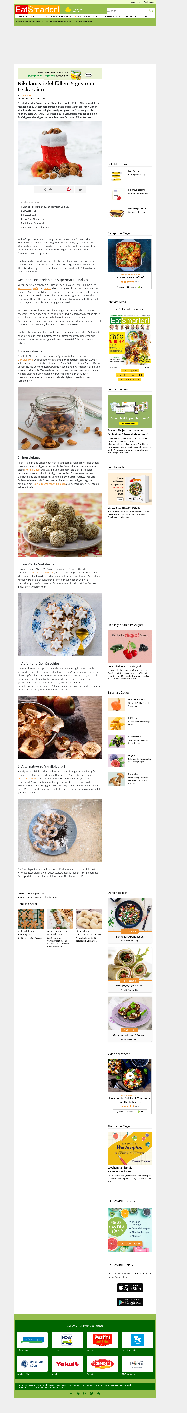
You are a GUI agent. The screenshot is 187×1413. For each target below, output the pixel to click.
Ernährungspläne (136, 189)
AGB (58, 1385)
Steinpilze (133, 774)
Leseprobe (113, 367)
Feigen (131, 755)
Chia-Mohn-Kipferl (28, 778)
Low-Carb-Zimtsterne (41, 572)
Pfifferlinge (133, 718)
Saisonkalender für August (124, 666)
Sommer (22, 16)
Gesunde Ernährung (59, 16)
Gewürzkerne (25, 359)
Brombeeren (134, 736)
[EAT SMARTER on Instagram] (85, 1393)
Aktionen (131, 16)
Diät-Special (134, 171)
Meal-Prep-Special (137, 208)
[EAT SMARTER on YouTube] (98, 1393)
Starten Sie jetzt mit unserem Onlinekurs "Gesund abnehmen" (128, 432)
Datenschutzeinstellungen (97, 1385)
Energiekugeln (32, 469)
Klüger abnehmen (87, 16)
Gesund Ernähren (35, 897)
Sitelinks (42, 1385)
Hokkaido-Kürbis (136, 699)
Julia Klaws (27, 95)
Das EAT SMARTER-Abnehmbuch (124, 507)
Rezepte (37, 16)
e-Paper (148, 367)
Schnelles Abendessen (130, 936)
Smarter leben (111, 16)
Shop (145, 16)
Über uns (23, 1385)
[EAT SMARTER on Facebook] (71, 1393)
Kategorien (62, 1388)
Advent (21, 897)
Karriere (32, 1385)
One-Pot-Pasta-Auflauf (130, 277)
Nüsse (47, 288)
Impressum (66, 1385)
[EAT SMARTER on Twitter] (92, 1393)
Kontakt (51, 1385)
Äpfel (35, 288)
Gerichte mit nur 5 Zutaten (129, 1035)
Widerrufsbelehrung (120, 1385)
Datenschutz (78, 1385)
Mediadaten (50, 1388)
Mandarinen (24, 288)
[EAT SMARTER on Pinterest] (78, 1393)
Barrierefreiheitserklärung (31, 1388)
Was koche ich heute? (129, 986)
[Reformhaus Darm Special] (60, 78)
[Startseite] (37, 9)
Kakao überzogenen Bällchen (49, 483)
